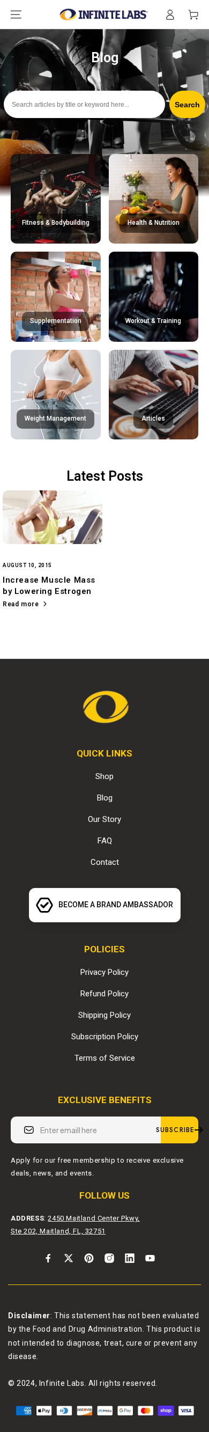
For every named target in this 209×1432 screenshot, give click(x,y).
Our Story (104, 819)
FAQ (105, 841)
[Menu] (16, 14)
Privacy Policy (104, 972)
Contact (105, 862)
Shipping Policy (104, 1015)
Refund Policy (104, 993)
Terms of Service (104, 1058)
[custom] (48, 1258)
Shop (104, 776)
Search (187, 104)
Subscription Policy (104, 1036)
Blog (105, 798)
